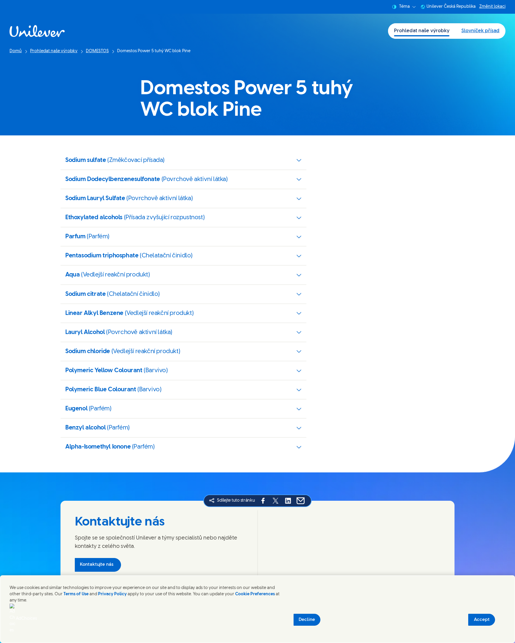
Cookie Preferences (255, 594)
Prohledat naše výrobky (421, 30)
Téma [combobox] (404, 6)
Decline (307, 619)
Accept (482, 619)
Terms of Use (76, 594)
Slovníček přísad (480, 30)
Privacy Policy (112, 594)
